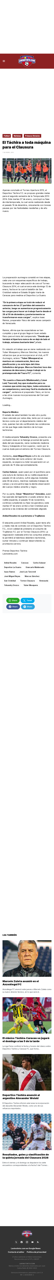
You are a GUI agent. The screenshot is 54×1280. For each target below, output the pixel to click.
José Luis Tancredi (27, 572)
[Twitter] (16, 1242)
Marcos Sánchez (32, 576)
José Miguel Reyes (12, 576)
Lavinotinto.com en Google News (26, 1248)
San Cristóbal (10, 581)
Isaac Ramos (9, 572)
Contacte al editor (16, 1252)
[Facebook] (22, 1242)
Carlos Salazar (39, 563)
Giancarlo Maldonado (35, 567)
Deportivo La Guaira (12, 567)
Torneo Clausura (27, 581)
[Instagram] (27, 1242)
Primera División (32, 136)
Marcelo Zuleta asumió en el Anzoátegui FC (21, 983)
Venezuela (43, 581)
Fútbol (7, 136)
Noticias (17, 136)
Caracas (25, 563)
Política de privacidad (36, 1252)
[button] (4, 61)
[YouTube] (32, 1242)
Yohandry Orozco (11, 585)
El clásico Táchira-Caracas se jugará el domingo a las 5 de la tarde (26, 1040)
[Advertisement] (27, 27)
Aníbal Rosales (10, 563)
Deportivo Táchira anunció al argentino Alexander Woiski (21, 1097)
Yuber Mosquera (31, 585)
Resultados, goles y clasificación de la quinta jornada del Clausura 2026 (26, 1156)
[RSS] (38, 1242)
